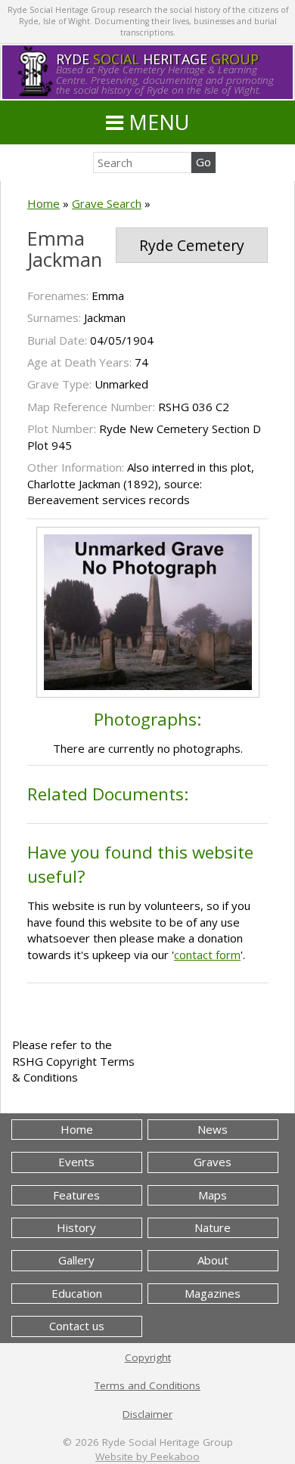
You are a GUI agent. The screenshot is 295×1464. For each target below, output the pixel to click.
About (212, 1259)
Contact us (76, 1325)
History (76, 1227)
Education (76, 1293)
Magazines (213, 1293)
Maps (212, 1194)
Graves (212, 1161)
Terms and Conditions (147, 1385)
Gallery (76, 1259)
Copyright (148, 1357)
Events (76, 1161)
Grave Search (106, 203)
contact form (207, 954)
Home (43, 203)
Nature (212, 1227)
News (212, 1129)
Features (76, 1194)
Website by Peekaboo (147, 1456)
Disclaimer (147, 1414)
